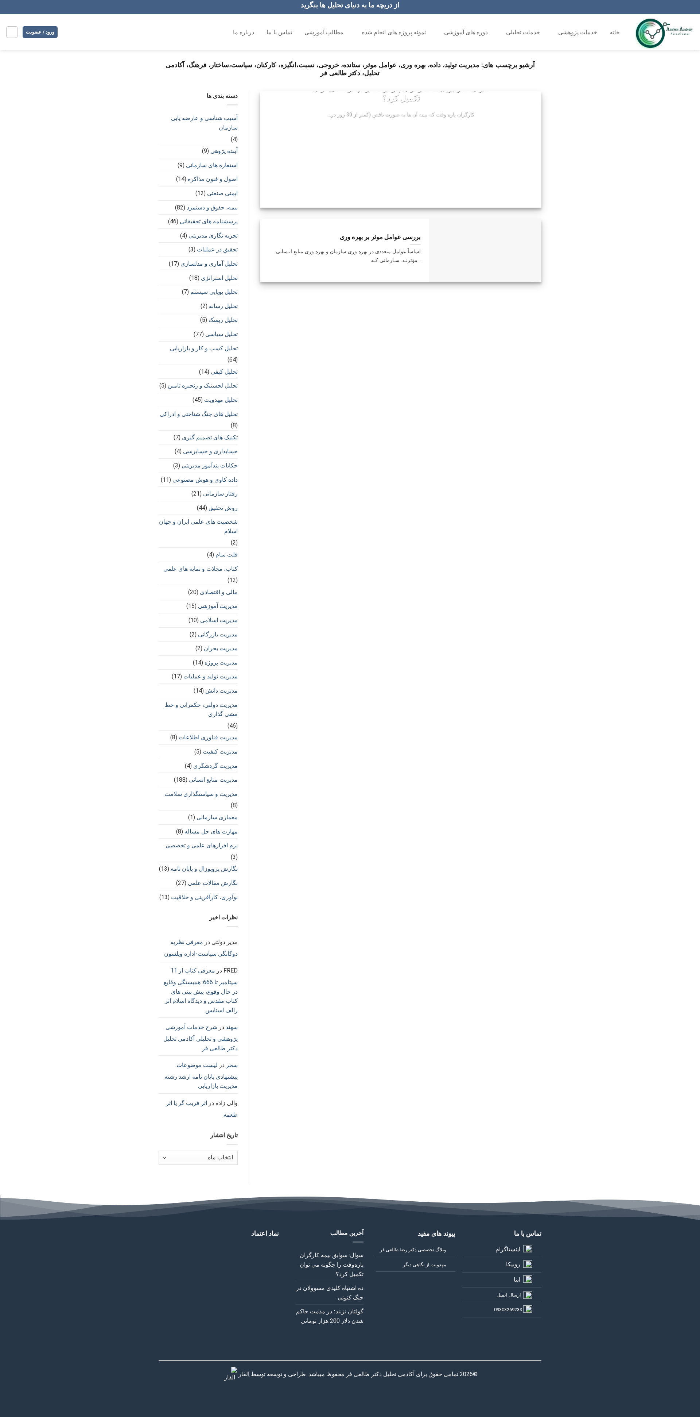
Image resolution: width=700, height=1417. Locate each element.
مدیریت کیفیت (220, 751)
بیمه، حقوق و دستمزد (212, 207)
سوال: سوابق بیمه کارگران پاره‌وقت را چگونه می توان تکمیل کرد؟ (400, 93)
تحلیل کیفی (224, 371)
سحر (232, 1065)
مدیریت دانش (221, 690)
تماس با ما (279, 32)
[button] (12, 32)
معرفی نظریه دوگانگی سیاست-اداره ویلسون (201, 948)
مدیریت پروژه (221, 662)
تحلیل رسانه (223, 306)
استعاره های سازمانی (212, 165)
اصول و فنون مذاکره (213, 179)
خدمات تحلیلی (523, 32)
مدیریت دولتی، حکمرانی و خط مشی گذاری (201, 709)
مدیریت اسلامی (219, 620)
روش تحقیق (223, 507)
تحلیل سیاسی (221, 334)
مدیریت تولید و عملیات (210, 676)
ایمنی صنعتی (222, 193)
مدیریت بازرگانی (218, 634)
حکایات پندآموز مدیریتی (210, 465)
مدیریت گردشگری (215, 765)
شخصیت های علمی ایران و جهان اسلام (198, 526)
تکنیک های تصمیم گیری (210, 437)
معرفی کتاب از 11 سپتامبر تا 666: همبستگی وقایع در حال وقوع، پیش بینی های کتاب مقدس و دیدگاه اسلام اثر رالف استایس (201, 990)
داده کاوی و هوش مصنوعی (205, 479)
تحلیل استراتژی (219, 277)
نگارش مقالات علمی (213, 882)
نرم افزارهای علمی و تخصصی (202, 845)
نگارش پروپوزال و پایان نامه (204, 868)
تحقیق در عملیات (217, 249)
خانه (615, 32)
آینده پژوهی (224, 150)
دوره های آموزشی (466, 32)
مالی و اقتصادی (219, 592)
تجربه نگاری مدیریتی (213, 235)
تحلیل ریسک (223, 319)
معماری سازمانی (217, 817)
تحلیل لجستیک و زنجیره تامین (203, 385)
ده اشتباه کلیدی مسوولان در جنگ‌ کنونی (329, 1293)
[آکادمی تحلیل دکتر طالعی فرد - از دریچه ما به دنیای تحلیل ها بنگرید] (665, 32)
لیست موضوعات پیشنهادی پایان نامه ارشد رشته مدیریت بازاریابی (201, 1075)
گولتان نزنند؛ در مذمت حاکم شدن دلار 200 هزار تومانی (329, 1316)
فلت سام (226, 554)
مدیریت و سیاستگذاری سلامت (201, 793)
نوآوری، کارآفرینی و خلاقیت (204, 897)
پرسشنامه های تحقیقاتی (209, 221)
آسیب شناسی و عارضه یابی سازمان (204, 123)
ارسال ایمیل (509, 1295)
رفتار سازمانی (220, 493)
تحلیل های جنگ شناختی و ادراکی (199, 414)
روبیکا (513, 1264)
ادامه (400, 128)
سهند (232, 1027)
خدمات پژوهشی (577, 32)
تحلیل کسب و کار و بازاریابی (204, 348)
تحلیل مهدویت (221, 399)
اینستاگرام (507, 1249)
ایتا (517, 1279)
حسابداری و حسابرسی (210, 451)
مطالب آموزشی (323, 32)
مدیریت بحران (221, 648)
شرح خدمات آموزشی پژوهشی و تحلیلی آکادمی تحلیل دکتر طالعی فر (200, 1037)
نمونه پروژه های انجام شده (394, 32)
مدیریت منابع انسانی (213, 779)
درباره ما (243, 32)
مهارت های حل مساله (211, 831)
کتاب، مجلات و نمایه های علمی (200, 568)
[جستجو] (211, 31)
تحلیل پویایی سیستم (214, 291)
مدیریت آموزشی (218, 605)
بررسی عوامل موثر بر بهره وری (380, 237)
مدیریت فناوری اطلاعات (208, 737)
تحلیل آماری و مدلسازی (209, 263)
